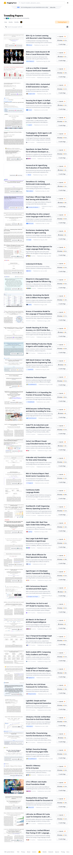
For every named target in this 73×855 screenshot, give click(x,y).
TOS (18, 852)
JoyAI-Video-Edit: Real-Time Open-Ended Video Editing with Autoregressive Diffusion (38, 523)
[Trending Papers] (21, 22)
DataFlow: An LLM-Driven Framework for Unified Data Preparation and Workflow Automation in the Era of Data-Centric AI (37, 685)
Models (45, 852)
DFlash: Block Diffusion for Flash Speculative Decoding (36, 555)
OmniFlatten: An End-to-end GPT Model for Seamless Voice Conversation (37, 604)
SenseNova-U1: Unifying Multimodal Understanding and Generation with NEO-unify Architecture (38, 182)
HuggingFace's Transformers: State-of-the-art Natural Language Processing (39, 669)
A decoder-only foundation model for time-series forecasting (38, 458)
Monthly (16, 22)
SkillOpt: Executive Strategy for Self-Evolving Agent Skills (37, 750)
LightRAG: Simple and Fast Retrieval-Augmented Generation (38, 701)
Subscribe (52, 7)
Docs (68, 852)
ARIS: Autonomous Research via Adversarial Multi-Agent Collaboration (36, 587)
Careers (34, 852)
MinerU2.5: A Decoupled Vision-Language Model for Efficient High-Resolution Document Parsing (39, 280)
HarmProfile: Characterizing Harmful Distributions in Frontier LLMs (38, 734)
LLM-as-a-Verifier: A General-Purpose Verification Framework (38, 69)
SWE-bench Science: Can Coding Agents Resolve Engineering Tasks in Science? (39, 361)
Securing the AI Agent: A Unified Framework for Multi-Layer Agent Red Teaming (38, 101)
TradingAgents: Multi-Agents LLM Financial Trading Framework (39, 134)
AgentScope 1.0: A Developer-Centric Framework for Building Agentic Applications (38, 572)
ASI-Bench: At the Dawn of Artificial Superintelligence (36, 620)
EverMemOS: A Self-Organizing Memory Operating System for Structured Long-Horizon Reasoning (37, 507)
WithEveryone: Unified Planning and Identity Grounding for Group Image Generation (38, 409)
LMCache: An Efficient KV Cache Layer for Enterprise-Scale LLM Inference (38, 815)
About (28, 852)
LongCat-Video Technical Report (38, 118)
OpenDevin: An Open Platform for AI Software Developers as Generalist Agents (37, 150)
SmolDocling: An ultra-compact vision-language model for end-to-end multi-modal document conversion (39, 215)
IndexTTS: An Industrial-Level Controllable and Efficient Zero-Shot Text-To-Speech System (38, 426)
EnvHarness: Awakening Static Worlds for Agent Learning (37, 231)
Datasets (50, 852)
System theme (10, 852)
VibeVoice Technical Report (36, 377)
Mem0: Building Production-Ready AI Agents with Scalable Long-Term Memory (39, 345)
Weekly (11, 22)
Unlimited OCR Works (34, 264)
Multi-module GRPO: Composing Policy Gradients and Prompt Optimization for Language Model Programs (39, 653)
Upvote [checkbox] (62, 36)
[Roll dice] (67, 27)
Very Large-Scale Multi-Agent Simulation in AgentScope (37, 539)
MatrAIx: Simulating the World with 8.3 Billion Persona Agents (37, 296)
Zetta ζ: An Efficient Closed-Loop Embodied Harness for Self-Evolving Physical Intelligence (38, 442)
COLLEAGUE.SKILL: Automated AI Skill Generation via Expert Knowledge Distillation (38, 85)
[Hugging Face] (39, 852)
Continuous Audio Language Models (33, 491)
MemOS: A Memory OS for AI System (33, 766)
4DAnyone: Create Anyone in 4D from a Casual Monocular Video (38, 53)
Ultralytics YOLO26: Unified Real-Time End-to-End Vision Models (38, 718)
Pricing (63, 852)
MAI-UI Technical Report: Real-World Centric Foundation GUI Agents (37, 474)
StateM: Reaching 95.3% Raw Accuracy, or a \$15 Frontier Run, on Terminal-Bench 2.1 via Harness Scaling (39, 328)
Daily (5, 22)
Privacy (23, 852)
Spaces (57, 852)
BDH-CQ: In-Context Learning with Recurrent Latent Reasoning (38, 36)
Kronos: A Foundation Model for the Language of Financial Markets (39, 312)
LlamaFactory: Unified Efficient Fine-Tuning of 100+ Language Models (38, 831)
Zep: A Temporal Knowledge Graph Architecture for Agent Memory (39, 637)
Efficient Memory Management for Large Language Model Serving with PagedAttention (39, 247)
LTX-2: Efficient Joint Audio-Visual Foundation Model (36, 783)
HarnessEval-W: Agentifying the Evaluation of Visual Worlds (38, 166)
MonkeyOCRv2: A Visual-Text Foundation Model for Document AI (39, 799)
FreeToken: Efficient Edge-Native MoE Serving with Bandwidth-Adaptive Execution (38, 198)
